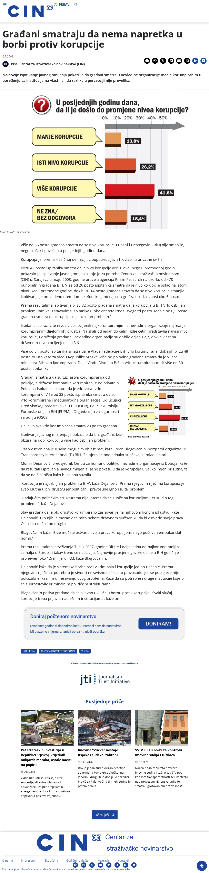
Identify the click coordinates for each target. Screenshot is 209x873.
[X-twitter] (92, 865)
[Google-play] (125, 865)
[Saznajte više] (104, 641)
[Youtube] (100, 865)
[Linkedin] (108, 865)
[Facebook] (75, 865)
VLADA (85, 650)
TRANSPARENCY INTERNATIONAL (58, 650)
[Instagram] (83, 865)
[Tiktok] (117, 865)
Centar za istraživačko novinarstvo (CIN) (52, 64)
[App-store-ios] (134, 865)
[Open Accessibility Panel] (202, 866)
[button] (147, 61)
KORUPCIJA (29, 650)
